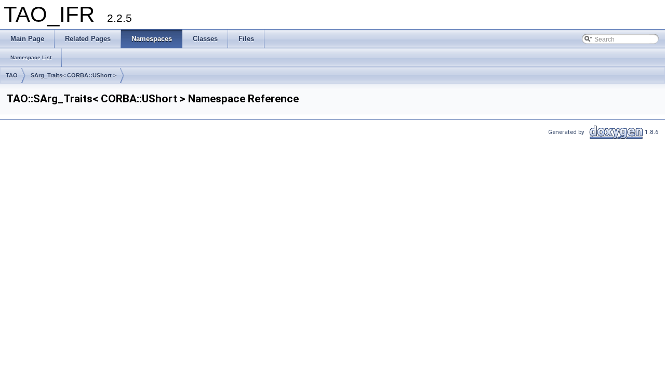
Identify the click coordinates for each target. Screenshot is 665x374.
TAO (12, 75)
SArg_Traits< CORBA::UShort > (73, 75)
